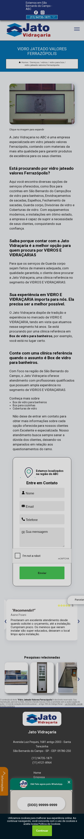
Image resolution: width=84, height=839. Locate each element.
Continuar (42, 830)
